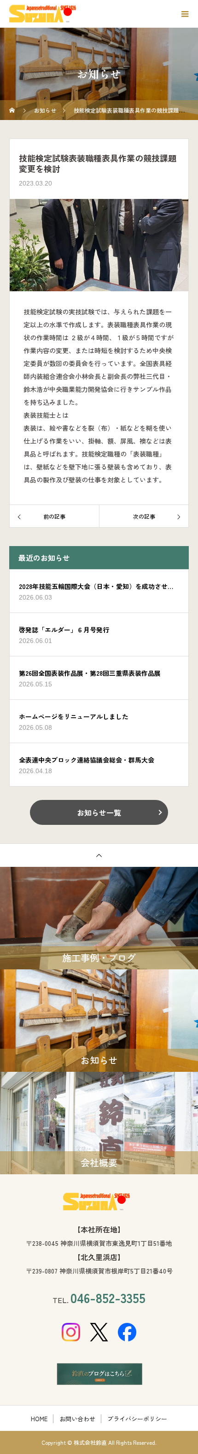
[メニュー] (184, 14)
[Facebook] (127, 1331)
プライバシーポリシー (137, 1418)
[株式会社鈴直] (99, 1202)
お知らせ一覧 (99, 812)
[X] (99, 1331)
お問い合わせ (77, 1418)
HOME (39, 1418)
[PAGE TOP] (99, 855)
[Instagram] (71, 1331)
